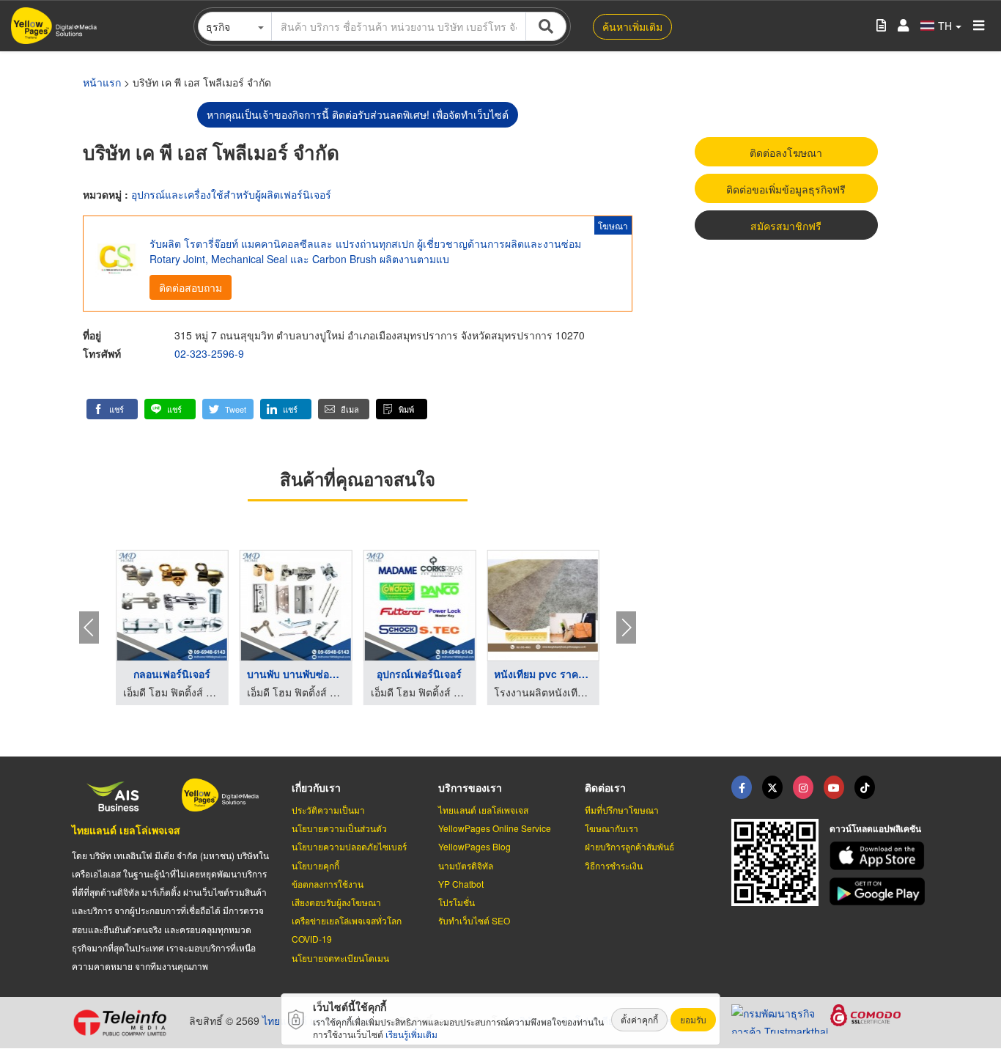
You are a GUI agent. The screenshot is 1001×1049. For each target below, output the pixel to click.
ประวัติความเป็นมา (328, 809)
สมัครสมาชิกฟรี (785, 225)
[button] (112, 409)
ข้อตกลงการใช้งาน (327, 883)
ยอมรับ (693, 1019)
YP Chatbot (461, 883)
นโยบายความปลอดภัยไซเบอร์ (349, 846)
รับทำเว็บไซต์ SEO (474, 920)
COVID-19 (312, 938)
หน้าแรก (102, 82)
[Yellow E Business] (741, 787)
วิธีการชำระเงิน (614, 865)
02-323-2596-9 (209, 353)
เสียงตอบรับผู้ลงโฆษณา (336, 902)
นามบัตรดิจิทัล (465, 865)
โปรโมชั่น (456, 902)
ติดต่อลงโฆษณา (786, 152)
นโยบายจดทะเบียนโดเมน (340, 958)
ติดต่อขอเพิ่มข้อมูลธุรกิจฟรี (786, 189)
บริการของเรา (470, 787)
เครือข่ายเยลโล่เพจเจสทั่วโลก (347, 920)
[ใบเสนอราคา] (881, 26)
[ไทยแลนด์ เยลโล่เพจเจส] (772, 787)
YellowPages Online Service (494, 828)
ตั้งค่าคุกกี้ (639, 1019)
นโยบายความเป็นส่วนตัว (339, 828)
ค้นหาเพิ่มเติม (632, 26)
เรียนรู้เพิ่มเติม (411, 1034)
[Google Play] (879, 891)
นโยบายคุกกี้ (315, 865)
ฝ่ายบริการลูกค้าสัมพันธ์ (629, 846)
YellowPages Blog (474, 846)
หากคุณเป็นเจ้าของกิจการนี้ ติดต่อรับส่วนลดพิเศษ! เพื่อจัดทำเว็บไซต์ (358, 114)
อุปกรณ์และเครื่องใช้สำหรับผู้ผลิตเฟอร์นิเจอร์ (231, 194)
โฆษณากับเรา (611, 828)
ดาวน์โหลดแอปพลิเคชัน (875, 828)
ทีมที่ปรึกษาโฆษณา (622, 809)
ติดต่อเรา (605, 787)
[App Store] (879, 856)
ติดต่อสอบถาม (190, 287)
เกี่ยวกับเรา (316, 787)
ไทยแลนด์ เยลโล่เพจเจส (126, 829)
